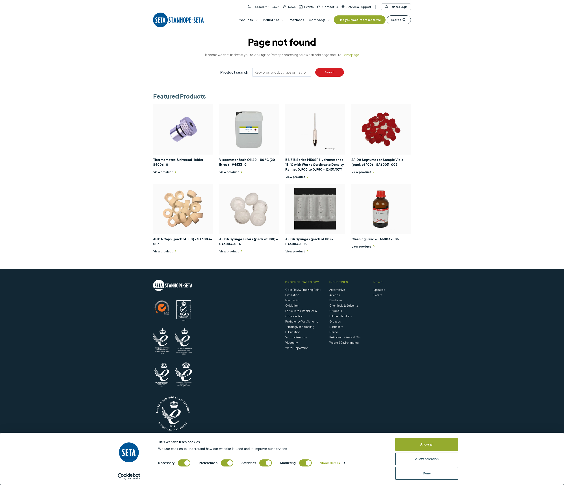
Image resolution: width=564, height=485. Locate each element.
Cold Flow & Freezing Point (303, 289)
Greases (335, 321)
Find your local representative (359, 20)
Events (309, 7)
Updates (379, 289)
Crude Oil (335, 311)
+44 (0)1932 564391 (266, 7)
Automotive (337, 289)
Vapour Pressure (296, 337)
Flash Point (292, 300)
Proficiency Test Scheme (301, 321)
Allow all (426, 444)
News (292, 7)
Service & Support (359, 7)
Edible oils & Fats (340, 316)
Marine (333, 332)
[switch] (227, 462)
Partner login (398, 7)
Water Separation (296, 348)
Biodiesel (335, 300)
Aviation (334, 295)
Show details (330, 463)
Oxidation (292, 305)
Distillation (292, 295)
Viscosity (291, 342)
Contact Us (330, 7)
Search (396, 20)
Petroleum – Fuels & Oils (345, 337)
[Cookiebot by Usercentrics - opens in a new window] (129, 476)
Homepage (350, 55)
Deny (427, 473)
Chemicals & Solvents (343, 305)
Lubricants (336, 326)
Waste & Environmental (344, 342)
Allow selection (427, 459)
